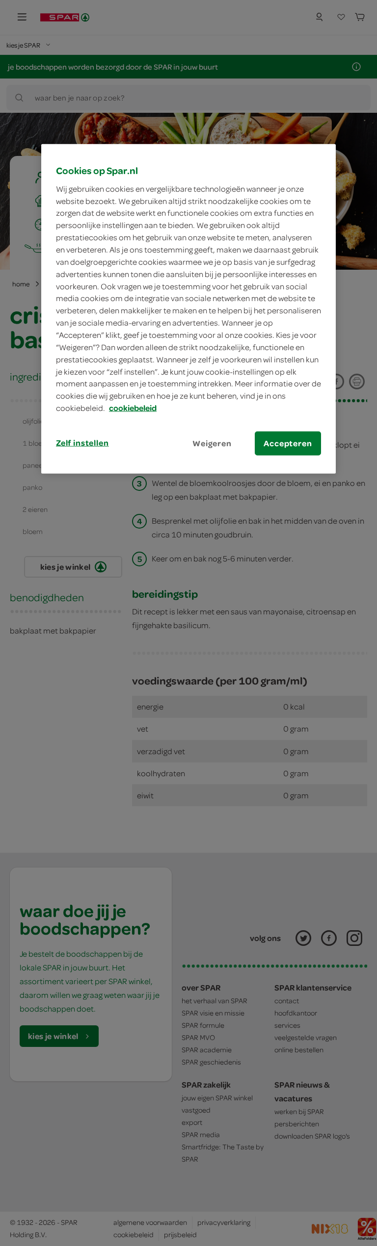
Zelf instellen (82, 442)
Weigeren (212, 443)
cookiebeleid (133, 408)
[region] (188, 309)
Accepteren (288, 443)
